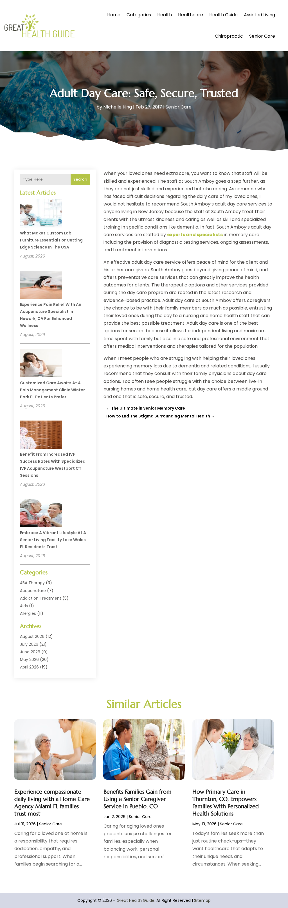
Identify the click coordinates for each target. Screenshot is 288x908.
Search (80, 179)
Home (113, 15)
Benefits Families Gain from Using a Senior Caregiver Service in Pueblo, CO (138, 799)
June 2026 (30, 652)
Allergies (28, 613)
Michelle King (117, 107)
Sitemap (202, 900)
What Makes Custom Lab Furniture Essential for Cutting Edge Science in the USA (51, 240)
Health (164, 15)
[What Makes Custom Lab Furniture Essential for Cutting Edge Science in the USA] (41, 214)
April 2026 (29, 667)
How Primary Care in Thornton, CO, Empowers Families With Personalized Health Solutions (225, 802)
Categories (139, 15)
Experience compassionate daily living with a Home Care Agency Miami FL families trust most (52, 802)
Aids (24, 606)
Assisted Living (259, 15)
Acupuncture (33, 590)
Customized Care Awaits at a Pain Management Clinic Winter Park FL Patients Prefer (52, 390)
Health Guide (223, 15)
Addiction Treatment (40, 598)
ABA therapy (32, 583)
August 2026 (32, 636)
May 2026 (29, 659)
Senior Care (262, 36)
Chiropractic (229, 36)
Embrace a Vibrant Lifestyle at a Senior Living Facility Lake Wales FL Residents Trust (53, 540)
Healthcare (190, 15)
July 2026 (29, 644)
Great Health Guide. (136, 900)
